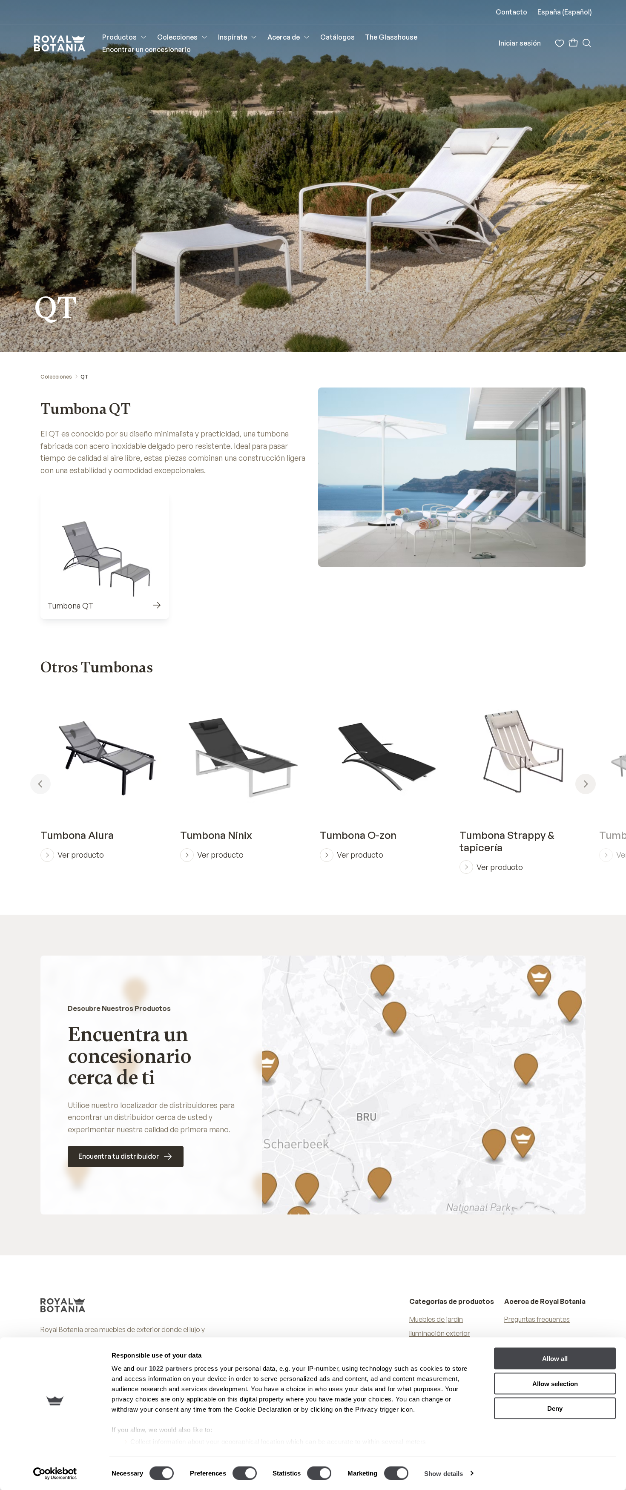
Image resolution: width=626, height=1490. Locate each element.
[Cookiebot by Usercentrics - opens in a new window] (55, 1473)
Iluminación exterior (439, 1333)
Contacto (511, 12)
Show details (443, 1473)
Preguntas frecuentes (537, 1319)
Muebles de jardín (436, 1319)
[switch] (245, 1473)
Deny (555, 1408)
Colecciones (56, 376)
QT (84, 376)
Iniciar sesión (520, 43)
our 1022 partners (164, 1368)
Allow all (555, 1358)
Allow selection (555, 1383)
